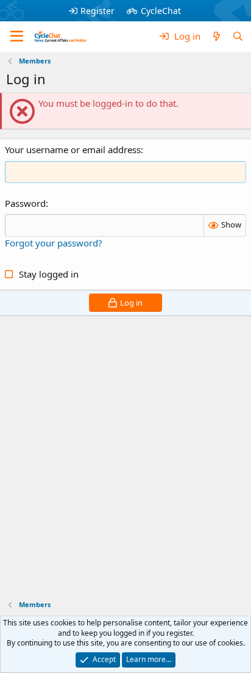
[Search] (238, 36)
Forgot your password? (53, 243)
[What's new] (216, 36)
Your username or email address (73, 149)
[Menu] (16, 36)
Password (25, 203)
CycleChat (161, 10)
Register (97, 10)
